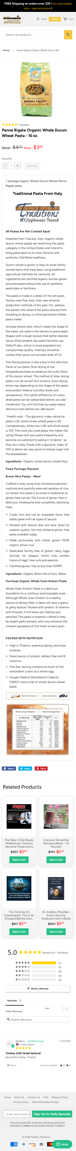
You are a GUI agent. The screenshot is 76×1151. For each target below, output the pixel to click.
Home (6, 50)
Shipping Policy (60, 1097)
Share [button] (13, 1065)
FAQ (45, 1097)
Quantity (7, 158)
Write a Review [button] (40, 988)
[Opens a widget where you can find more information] (62, 1144)
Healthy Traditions (40, 1137)
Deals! (55, 19)
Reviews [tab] (12, 1000)
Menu (44, 19)
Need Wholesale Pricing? (45, 1102)
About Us (19, 1097)
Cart (70, 19)
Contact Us (34, 1097)
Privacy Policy (21, 1102)
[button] (62, 1065)
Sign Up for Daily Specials (52, 1114)
